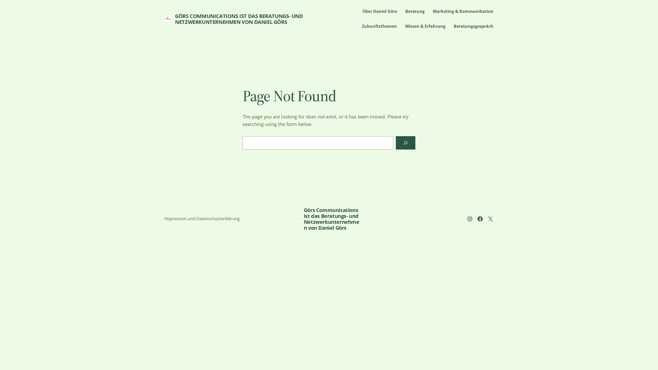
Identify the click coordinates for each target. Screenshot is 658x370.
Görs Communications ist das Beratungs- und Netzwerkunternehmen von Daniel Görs (239, 19)
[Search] (405, 143)
